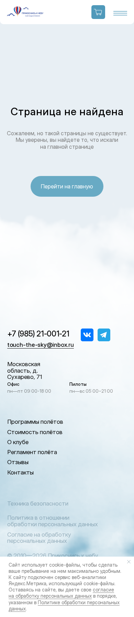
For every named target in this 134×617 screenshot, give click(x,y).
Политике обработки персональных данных (64, 605)
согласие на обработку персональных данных (61, 593)
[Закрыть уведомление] (128, 561)
